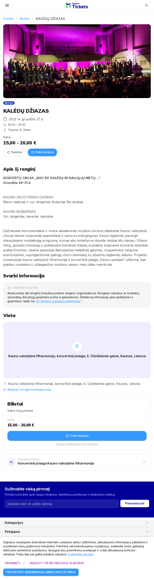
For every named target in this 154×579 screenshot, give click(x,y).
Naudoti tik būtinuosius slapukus (57, 563)
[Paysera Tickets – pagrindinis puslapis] (77, 5)
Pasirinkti (15, 563)
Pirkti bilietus (42, 152)
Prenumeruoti (134, 503)
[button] (77, 462)
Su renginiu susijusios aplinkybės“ (58, 301)
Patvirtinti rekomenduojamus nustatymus (40, 572)
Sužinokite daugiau (80, 554)
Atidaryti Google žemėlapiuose (27, 389)
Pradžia (8, 18)
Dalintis (14, 152)
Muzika (24, 18)
